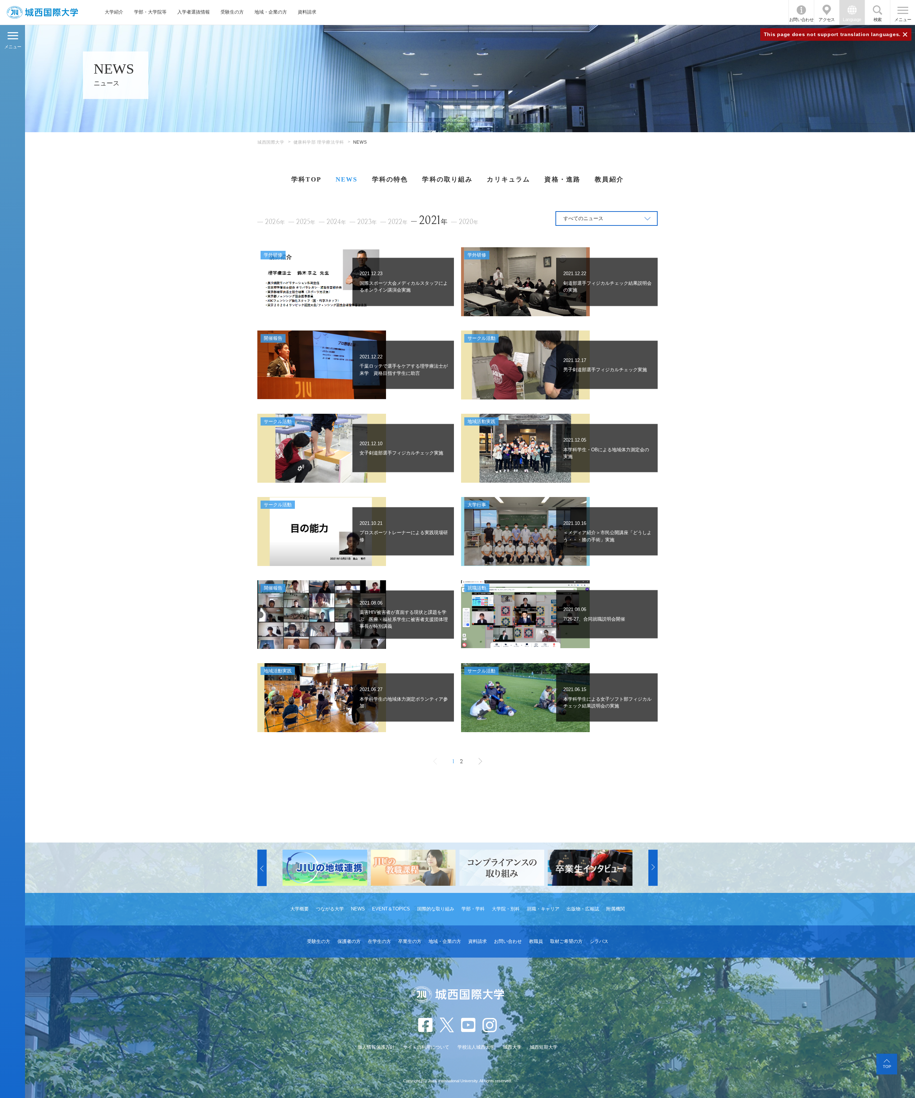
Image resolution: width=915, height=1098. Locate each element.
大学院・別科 (506, 908)
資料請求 (307, 12)
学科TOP (306, 179)
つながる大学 (330, 908)
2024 (336, 222)
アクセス (826, 19)
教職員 (536, 941)
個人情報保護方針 (376, 1047)
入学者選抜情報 (193, 12)
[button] (262, 868)
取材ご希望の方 (566, 941)
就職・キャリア (543, 908)
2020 (468, 222)
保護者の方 (349, 941)
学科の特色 (390, 179)
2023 (367, 222)
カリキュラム (508, 179)
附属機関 (615, 908)
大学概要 (299, 908)
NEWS (347, 179)
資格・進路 (562, 179)
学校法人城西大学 (476, 1047)
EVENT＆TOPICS (391, 908)
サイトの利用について (426, 1047)
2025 (305, 222)
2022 (397, 222)
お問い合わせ (801, 19)
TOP (887, 1066)
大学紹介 (114, 12)
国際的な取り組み (435, 908)
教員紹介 (609, 179)
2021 (433, 220)
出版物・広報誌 (583, 908)
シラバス (599, 941)
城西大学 (512, 1047)
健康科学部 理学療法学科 (318, 142)
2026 (275, 222)
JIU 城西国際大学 (42, 12)
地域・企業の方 (270, 12)
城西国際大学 (271, 142)
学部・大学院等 (150, 12)
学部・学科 (473, 908)
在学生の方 (379, 941)
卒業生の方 (409, 941)
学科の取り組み (447, 179)
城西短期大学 (544, 1047)
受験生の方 (232, 12)
